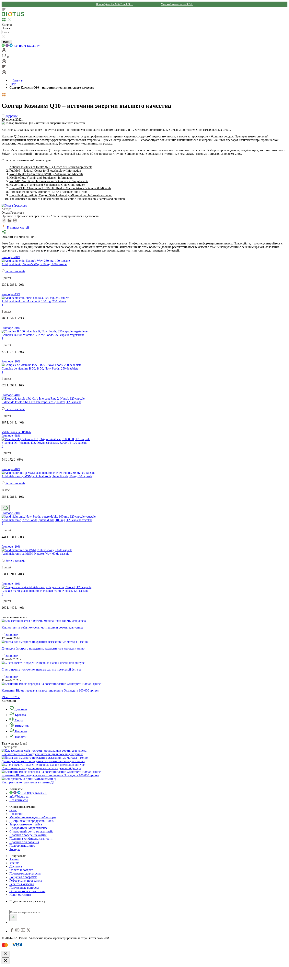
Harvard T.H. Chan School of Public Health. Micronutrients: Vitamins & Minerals (60, 188)
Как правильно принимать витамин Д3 (28, 782)
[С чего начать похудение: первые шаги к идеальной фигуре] (144, 663)
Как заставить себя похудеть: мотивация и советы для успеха (42, 754)
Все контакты (18, 800)
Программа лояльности (25, 873)
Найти (6, 41)
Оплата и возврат (21, 870)
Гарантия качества (21, 884)
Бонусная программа (23, 877)
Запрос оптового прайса (25, 824)
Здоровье (20, 709)
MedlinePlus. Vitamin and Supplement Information (41, 177)
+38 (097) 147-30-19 (26, 46)
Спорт (18, 720)
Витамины (21, 725)
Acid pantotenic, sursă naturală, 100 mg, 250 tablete (34, 301)
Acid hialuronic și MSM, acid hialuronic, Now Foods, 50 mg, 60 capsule (47, 476)
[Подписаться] (13, 917)
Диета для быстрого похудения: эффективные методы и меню (43, 761)
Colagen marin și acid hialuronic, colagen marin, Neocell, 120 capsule (45, 590)
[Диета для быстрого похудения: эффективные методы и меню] (144, 642)
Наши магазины (20, 894)
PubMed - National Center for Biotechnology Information (45, 170)
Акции (14, 859)
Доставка (15, 866)
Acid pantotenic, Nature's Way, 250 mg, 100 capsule (34, 264)
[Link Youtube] (23, 931)
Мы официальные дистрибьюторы (32, 817)
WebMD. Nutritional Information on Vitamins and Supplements (48, 181)
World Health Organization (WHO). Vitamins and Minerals (46, 174)
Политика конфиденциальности (30, 838)
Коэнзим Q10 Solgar (15, 129)
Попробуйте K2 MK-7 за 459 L (114, 4)
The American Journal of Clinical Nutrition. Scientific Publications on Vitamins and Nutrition (67, 198)
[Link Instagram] (18, 931)
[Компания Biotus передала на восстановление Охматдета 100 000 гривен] (52, 771)
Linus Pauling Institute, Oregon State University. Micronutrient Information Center (60, 195)
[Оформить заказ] (4, 62)
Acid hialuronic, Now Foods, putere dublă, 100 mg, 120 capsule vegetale (47, 520)
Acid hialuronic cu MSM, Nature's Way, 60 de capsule (35, 553)
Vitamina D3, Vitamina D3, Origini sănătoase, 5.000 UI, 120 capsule (44, 442)
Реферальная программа (25, 880)
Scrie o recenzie (15, 271)
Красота (20, 714)
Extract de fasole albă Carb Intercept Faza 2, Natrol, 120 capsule (41, 402)
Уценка (14, 863)
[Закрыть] (5, 954)
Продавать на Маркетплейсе (28, 828)
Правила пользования (24, 842)
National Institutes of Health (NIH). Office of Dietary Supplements (50, 167)
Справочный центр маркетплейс (31, 831)
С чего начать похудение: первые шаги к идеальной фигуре (41, 768)
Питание (20, 731)
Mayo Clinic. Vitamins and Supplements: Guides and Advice (47, 184)
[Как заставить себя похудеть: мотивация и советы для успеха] (144, 621)
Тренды (14, 849)
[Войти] (4, 51)
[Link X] (28, 931)
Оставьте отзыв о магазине (27, 891)
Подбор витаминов (22, 845)
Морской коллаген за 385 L (177, 4)
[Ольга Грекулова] (14, 205)
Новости (20, 736)
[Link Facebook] (12, 931)
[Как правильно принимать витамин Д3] (29, 778)
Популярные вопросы (24, 887)
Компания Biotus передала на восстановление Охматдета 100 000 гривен (50, 775)
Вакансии (16, 813)
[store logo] (13, 15)
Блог (12, 84)
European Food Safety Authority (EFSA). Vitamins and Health (48, 191)
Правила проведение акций (28, 835)
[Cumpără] (6, 508)
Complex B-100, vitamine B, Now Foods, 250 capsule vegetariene (43, 335)
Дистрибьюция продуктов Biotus (31, 820)
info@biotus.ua (19, 796)
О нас (13, 810)
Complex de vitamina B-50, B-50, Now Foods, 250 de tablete (40, 368)
